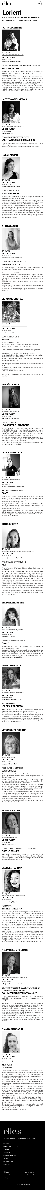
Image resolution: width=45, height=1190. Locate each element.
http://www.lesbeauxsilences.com (13, 692)
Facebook (6, 1175)
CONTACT (7, 1165)
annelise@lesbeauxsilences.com (12, 699)
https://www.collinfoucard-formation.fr (14, 977)
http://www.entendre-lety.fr (11, 479)
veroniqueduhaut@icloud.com (11, 333)
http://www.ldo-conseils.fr (10, 411)
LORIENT (7, 1152)
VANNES (7, 1149)
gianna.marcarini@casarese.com (12, 1061)
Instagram (6, 1178)
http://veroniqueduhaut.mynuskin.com (14, 326)
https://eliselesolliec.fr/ (9, 837)
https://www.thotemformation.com (13, 895)
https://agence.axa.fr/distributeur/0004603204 (17, 551)
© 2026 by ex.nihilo (23, 1185)
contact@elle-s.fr (7, 133)
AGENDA (6, 1158)
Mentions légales (29, 1175)
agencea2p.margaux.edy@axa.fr (12, 558)
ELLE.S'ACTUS (8, 1161)
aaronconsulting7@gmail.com (11, 902)
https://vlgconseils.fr (8, 757)
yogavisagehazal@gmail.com (11, 187)
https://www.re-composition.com (13, 55)
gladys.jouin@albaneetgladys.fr (12, 258)
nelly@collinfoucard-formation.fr (12, 984)
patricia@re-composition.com (11, 61)
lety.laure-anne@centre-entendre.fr (13, 486)
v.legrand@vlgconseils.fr (9, 764)
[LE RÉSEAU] (18, 1146)
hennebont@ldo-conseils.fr (10, 418)
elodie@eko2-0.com (8, 636)
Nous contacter (29, 1172)
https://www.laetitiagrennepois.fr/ (13, 126)
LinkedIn (6, 1172)
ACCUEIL (6, 1143)
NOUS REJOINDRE (9, 1155)
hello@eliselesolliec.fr (9, 844)
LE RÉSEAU (7, 1146)
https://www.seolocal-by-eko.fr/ (12, 630)
